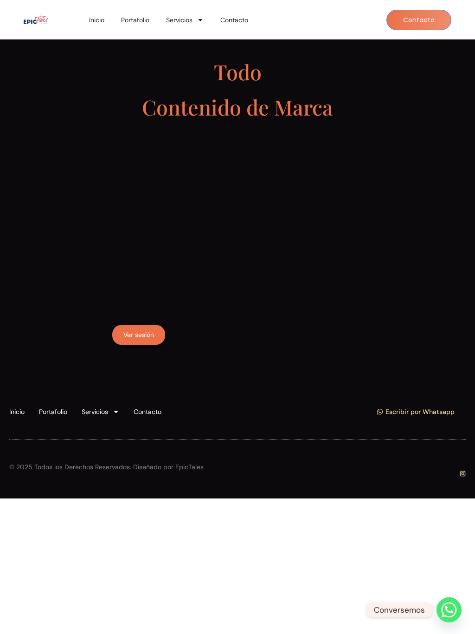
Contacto (234, 20)
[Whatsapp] (449, 609)
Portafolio (135, 20)
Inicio (96, 20)
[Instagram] (463, 474)
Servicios (179, 20)
